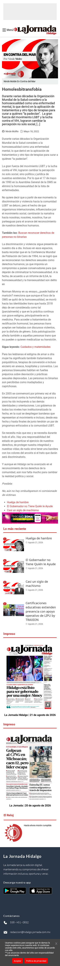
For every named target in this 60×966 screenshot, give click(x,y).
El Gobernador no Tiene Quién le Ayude (30, 506)
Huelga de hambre (17, 502)
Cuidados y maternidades (35, 346)
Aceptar (17, 961)
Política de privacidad (36, 961)
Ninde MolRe (12, 131)
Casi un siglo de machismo (23, 510)
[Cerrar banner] (56, 943)
